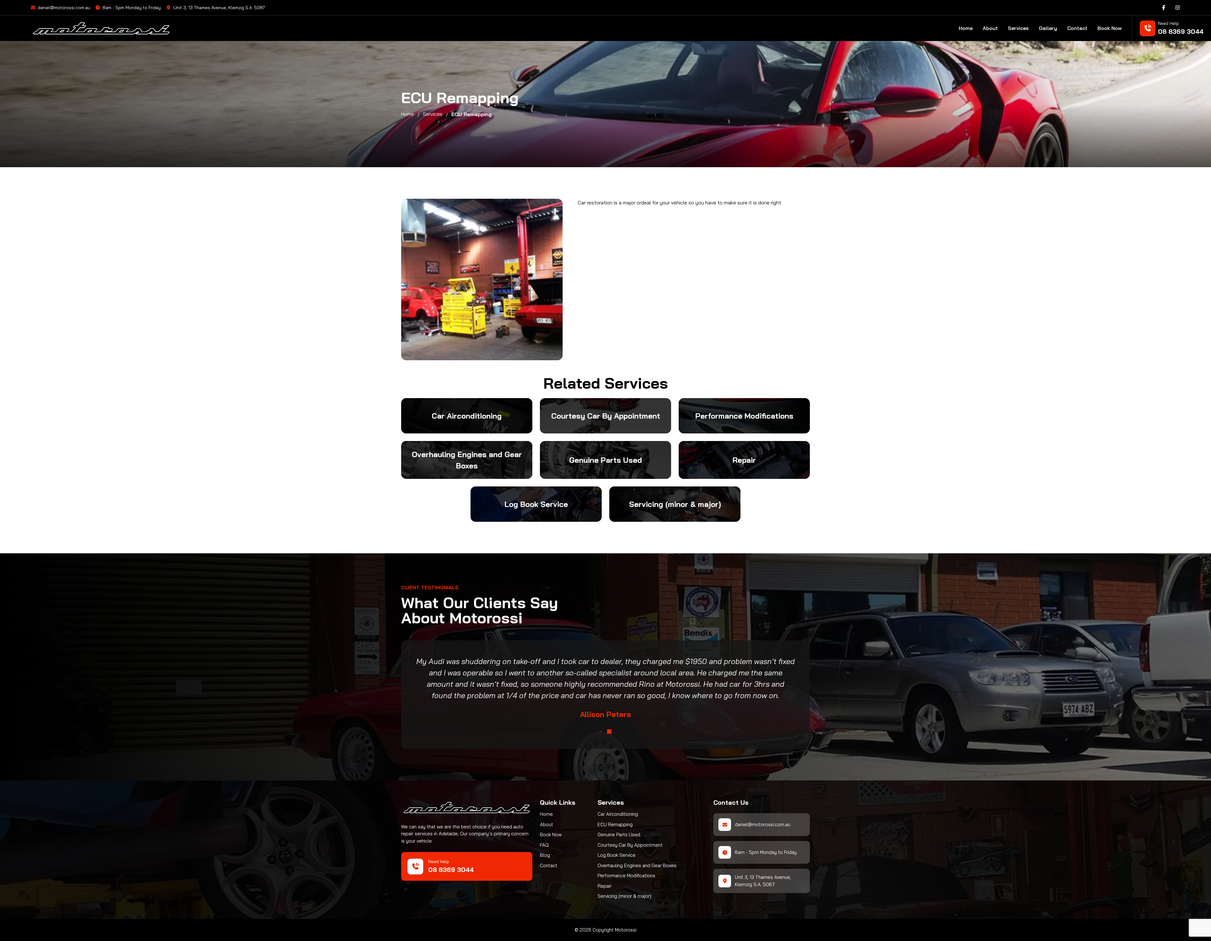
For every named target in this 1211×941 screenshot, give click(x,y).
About (990, 28)
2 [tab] (609, 731)
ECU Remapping (615, 824)
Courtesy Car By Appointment (630, 845)
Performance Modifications (626, 876)
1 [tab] (601, 731)
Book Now (1109, 28)
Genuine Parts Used (619, 835)
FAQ (544, 845)
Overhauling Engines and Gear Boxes (637, 865)
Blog (545, 855)
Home (966, 28)
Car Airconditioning (618, 814)
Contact (1077, 28)
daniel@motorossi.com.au (64, 7)
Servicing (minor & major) (624, 896)
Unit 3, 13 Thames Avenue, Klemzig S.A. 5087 (219, 7)
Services (1018, 28)
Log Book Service (616, 855)
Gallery (1048, 28)
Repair (604, 886)
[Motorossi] (168, 28)
